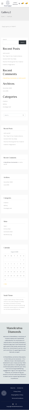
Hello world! (6, 53)
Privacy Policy (17, 391)
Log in (5, 226)
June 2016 (5, 91)
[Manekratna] (8, 3)
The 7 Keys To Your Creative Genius (12, 56)
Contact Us (20, 388)
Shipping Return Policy (17, 395)
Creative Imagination (9, 64)
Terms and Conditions (17, 398)
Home (3, 16)
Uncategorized (7, 107)
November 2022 (7, 88)
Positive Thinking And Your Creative (13, 61)
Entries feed (7, 229)
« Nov (5, 284)
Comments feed (8, 231)
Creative (5, 101)
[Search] (23, 115)
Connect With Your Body (9, 59)
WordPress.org (8, 234)
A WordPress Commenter (10, 78)
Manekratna (19, 406)
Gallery (5, 104)
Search (5, 39)
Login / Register (15, 3)
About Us (12, 388)
